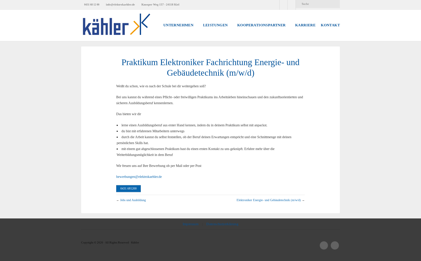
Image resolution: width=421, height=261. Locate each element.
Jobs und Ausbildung (133, 200)
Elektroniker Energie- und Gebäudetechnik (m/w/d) (269, 200)
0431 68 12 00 (91, 4)
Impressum (191, 224)
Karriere (305, 25)
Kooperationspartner (261, 25)
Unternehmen (178, 25)
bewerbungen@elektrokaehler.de (139, 177)
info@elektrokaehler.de (120, 4)
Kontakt (330, 25)
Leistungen (215, 25)
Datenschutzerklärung (222, 224)
